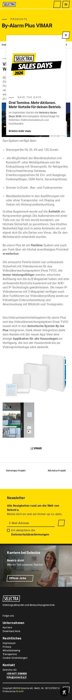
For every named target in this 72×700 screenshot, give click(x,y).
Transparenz (10, 654)
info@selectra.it (16, 677)
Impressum (9, 643)
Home (5, 45)
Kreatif (20, 691)
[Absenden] (61, 523)
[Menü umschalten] (65, 4)
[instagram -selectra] (17, 615)
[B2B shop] (57, 4)
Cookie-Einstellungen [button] (15, 658)
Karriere (7, 627)
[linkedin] (25, 615)
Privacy (7, 647)
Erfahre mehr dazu (20, 131)
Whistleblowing (11, 650)
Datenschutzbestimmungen (30, 534)
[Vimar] (36, 448)
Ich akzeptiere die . (30, 532)
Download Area (11, 631)
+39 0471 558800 (17, 673)
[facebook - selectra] (21, 615)
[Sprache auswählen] (51, 4)
